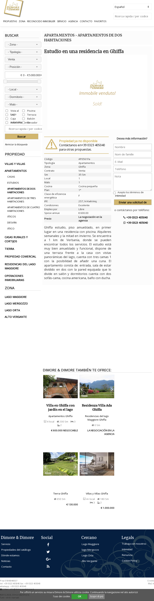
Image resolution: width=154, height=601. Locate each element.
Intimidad (127, 549)
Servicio (61, 21)
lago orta (12, 310)
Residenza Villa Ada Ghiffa (97, 407)
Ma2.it (151, 583)
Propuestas (10, 21)
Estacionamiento (20, 122)
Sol (12, 114)
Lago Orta (87, 555)
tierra (9, 249)
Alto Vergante (89, 561)
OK (79, 596)
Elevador (32, 122)
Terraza (31, 114)
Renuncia (127, 555)
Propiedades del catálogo (16, 549)
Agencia (73, 21)
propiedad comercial (20, 256)
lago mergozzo (16, 303)
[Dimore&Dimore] (13, 8)
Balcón (31, 118)
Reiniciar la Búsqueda (16, 144)
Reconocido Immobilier (41, 21)
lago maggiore (16, 297)
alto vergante (16, 317)
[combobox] (23, 44)
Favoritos (100, 21)
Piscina (31, 110)
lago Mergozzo (90, 549)
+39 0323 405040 (137, 217)
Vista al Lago (15, 110)
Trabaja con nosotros (134, 543)
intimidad (120, 195)
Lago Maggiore (90, 544)
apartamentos (16, 171)
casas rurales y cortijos (16, 239)
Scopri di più (96, 596)
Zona (22, 21)
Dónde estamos (10, 555)
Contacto (86, 21)
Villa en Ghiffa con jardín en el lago (60, 407)
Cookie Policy (129, 560)
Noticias (5, 561)
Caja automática (17, 118)
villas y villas (15, 164)
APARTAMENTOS (59, 35)
